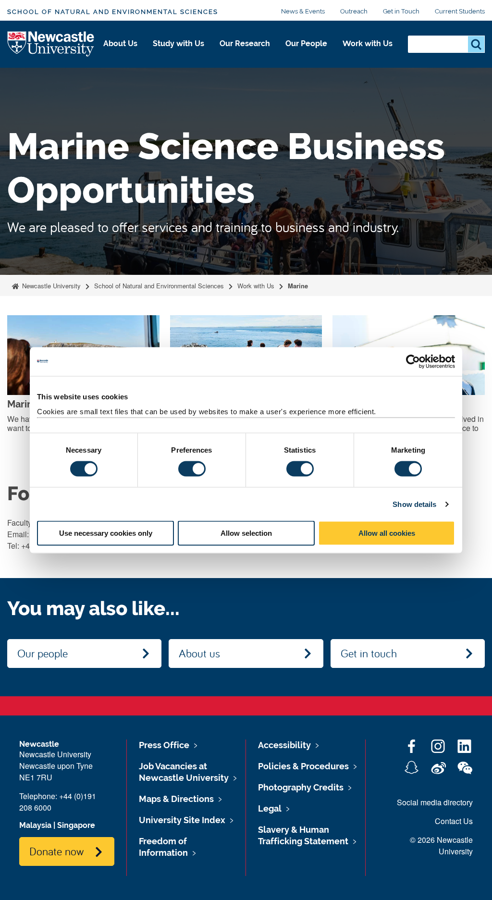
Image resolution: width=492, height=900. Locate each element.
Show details (414, 504)
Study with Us (178, 43)
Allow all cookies (386, 533)
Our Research (245, 43)
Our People (306, 43)
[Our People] (306, 53)
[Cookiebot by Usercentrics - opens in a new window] (413, 361)
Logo (51, 44)
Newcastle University (50, 285)
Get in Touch (401, 11)
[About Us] (120, 53)
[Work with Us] (368, 53)
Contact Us (454, 820)
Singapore (76, 825)
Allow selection (246, 533)
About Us (120, 43)
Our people (42, 653)
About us (199, 653)
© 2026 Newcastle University (441, 845)
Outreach (354, 11)
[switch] (192, 468)
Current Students (460, 11)
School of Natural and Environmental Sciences (112, 11)
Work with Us (368, 43)
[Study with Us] (178, 53)
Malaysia (35, 825)
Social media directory (435, 802)
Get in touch (369, 653)
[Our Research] (245, 53)
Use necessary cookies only (105, 533)
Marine (298, 285)
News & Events (303, 11)
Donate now (56, 851)
